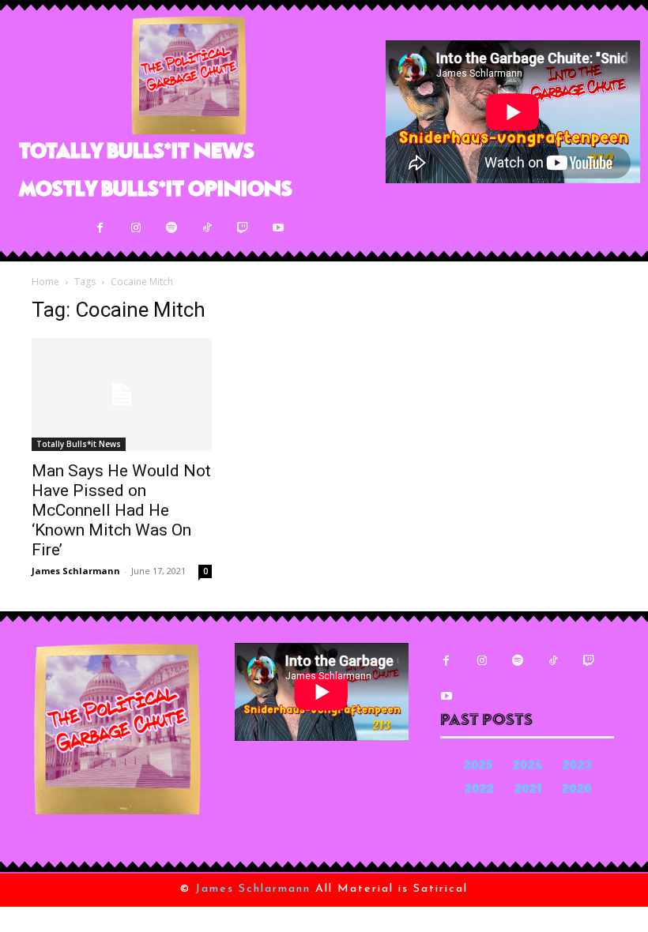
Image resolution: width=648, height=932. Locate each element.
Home (45, 281)
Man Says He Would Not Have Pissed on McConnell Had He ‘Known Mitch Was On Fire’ (121, 510)
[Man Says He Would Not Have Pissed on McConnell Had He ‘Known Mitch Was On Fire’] (122, 394)
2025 (478, 766)
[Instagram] (135, 228)
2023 (577, 766)
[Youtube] (278, 228)
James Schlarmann (76, 571)
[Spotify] (171, 228)
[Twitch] (242, 228)
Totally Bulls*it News (78, 443)
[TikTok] (206, 228)
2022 (479, 790)
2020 (577, 790)
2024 (527, 766)
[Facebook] (100, 228)
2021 (527, 790)
